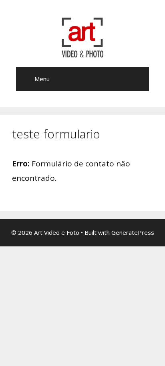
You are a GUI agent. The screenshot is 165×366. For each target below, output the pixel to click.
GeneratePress (132, 232)
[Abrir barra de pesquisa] (137, 79)
